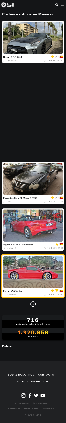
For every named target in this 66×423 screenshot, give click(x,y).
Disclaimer (33, 415)
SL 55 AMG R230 (28, 198)
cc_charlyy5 (11, 248)
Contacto (46, 374)
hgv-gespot (11, 60)
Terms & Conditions (23, 408)
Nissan (6, 57)
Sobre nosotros (21, 374)
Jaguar (6, 244)
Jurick (8, 201)
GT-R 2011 (16, 57)
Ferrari (6, 291)
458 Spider (16, 291)
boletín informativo (33, 381)
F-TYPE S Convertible (22, 244)
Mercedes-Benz (11, 198)
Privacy (49, 408)
